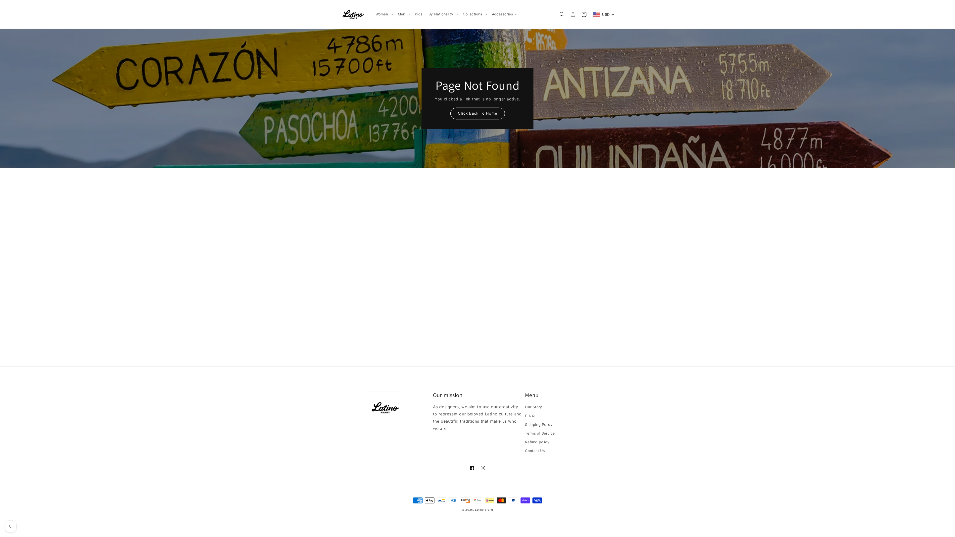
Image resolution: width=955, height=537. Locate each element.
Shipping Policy (538, 424)
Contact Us (535, 450)
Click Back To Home (477, 113)
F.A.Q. (530, 416)
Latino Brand (484, 509)
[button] (384, 14)
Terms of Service (540, 433)
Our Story (533, 407)
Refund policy (537, 442)
